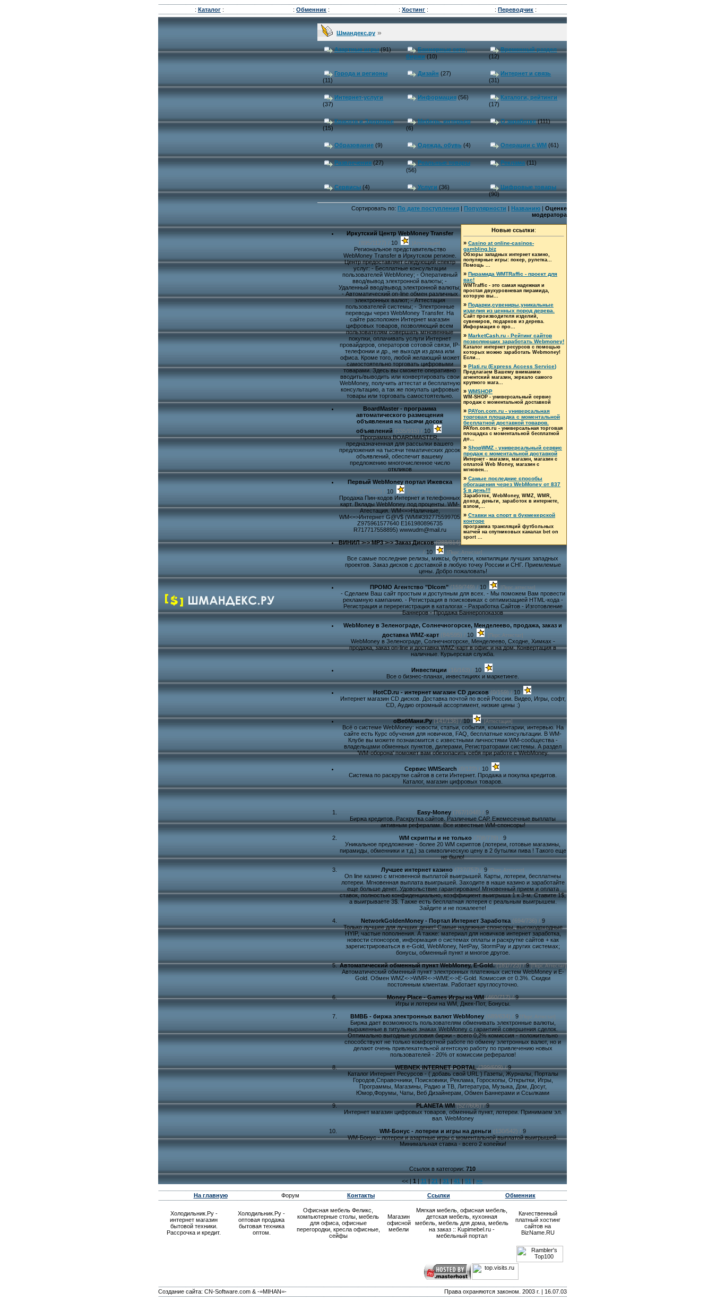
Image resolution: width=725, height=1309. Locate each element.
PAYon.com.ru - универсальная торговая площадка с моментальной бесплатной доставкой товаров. (511, 417)
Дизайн (428, 73)
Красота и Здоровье (364, 121)
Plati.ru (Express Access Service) (512, 366)
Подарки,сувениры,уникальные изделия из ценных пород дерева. (509, 307)
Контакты (361, 1195)
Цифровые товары (528, 187)
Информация (437, 97)
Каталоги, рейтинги (528, 97)
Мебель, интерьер (444, 121)
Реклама (512, 162)
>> (479, 1181)
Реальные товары (444, 162)
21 (434, 1181)
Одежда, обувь (440, 145)
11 (424, 1181)
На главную (211, 1195)
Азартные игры (356, 49)
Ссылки (438, 1195)
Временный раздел (528, 49)
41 (457, 1181)
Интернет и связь (525, 73)
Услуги (427, 187)
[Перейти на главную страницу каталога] (220, 604)
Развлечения (353, 162)
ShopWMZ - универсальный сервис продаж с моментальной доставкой (512, 450)
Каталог (209, 9)
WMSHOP (480, 391)
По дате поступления (428, 208)
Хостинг (413, 9)
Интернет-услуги (358, 97)
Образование (354, 145)
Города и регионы (360, 73)
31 (446, 1181)
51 (468, 1181)
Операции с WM (523, 145)
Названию (525, 208)
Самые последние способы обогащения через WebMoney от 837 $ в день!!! (511, 484)
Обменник (311, 9)
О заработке (518, 121)
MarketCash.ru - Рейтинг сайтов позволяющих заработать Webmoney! (513, 338)
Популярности (485, 208)
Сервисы (347, 187)
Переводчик (515, 9)
